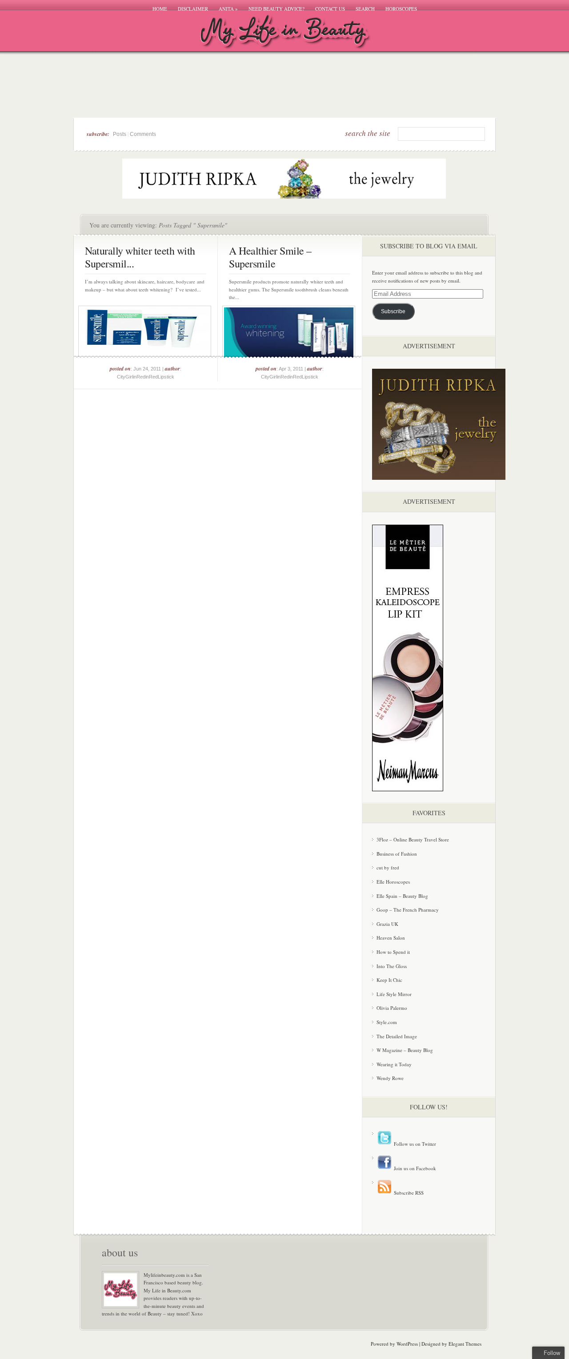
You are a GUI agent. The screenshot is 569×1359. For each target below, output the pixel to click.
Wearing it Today (394, 1064)
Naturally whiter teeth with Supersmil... (140, 257)
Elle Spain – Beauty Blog (402, 896)
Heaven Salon (391, 937)
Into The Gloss (392, 966)
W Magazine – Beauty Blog (405, 1050)
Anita (228, 8)
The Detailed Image (397, 1036)
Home (159, 8)
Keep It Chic (389, 979)
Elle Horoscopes (393, 881)
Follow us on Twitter (414, 1143)
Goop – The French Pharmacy (408, 909)
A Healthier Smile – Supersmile (270, 257)
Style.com (387, 1022)
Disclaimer (193, 8)
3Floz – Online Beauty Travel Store (413, 839)
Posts (119, 134)
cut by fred (388, 867)
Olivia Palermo (392, 1007)
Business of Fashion (397, 853)
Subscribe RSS (408, 1192)
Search (365, 8)
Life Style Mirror (394, 994)
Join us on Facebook (414, 1168)
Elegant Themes (465, 1343)
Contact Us (330, 8)
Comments (143, 134)
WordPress (407, 1343)
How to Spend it (393, 952)
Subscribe (393, 311)
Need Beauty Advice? (276, 8)
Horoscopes (401, 8)
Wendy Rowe (390, 1078)
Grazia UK (387, 924)
